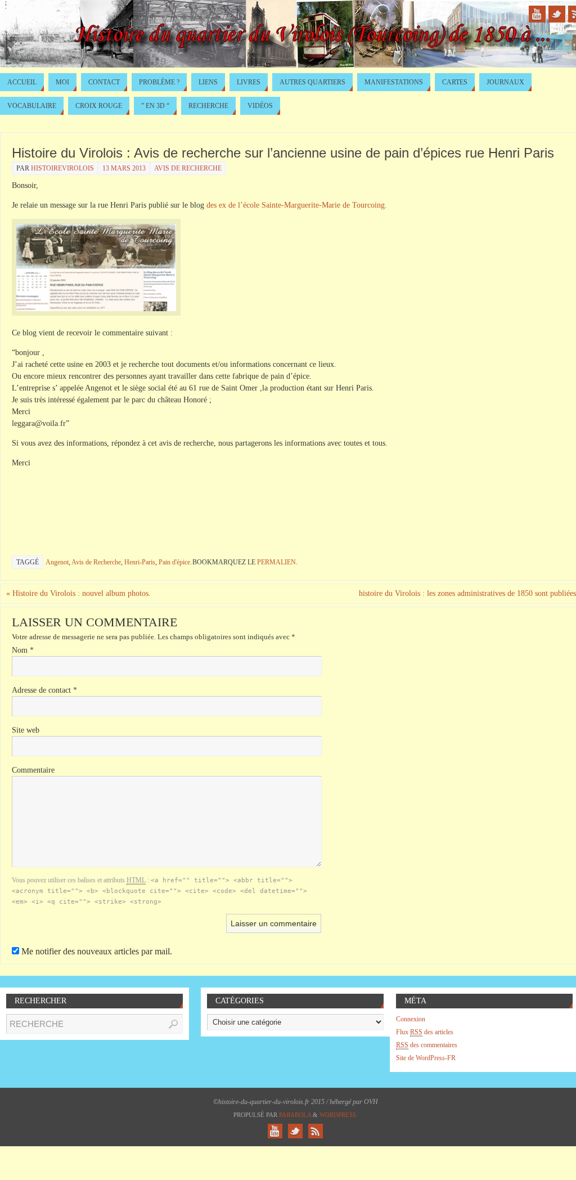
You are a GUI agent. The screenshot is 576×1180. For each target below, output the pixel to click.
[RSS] (315, 1131)
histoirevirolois (62, 168)
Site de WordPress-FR (426, 1058)
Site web (25, 730)
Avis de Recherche (188, 168)
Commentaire (33, 770)
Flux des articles (424, 1032)
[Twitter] (556, 14)
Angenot (57, 562)
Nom (23, 650)
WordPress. (339, 1114)
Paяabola (295, 1114)
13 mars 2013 (124, 168)
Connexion (410, 1019)
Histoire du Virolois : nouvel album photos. (78, 593)
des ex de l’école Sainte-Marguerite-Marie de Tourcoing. (296, 205)
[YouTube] (537, 14)
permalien (276, 562)
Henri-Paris (139, 562)
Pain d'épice (174, 562)
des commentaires (426, 1045)
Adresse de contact (44, 690)
